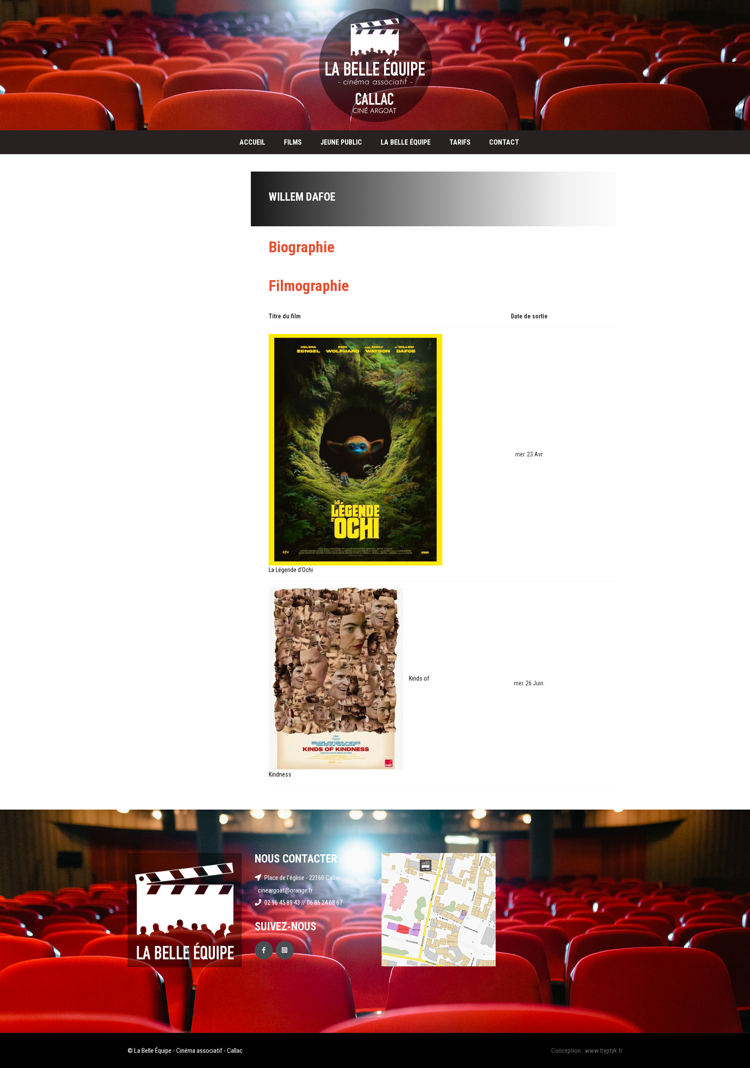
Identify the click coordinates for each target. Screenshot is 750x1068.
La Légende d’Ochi (291, 569)
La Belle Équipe (406, 142)
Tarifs (459, 142)
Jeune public (341, 142)
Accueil (252, 142)
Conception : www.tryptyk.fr (586, 1051)
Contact (504, 142)
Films (293, 142)
